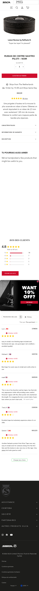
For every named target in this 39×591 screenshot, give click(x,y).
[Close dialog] (38, 281)
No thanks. (29, 304)
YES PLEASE (29, 302)
